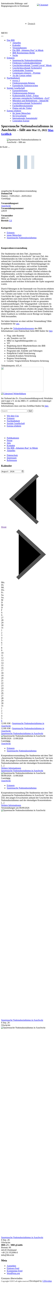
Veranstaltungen (19, 48)
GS (10, 220)
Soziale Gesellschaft (16, 88)
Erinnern (11, 58)
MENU (4, 33)
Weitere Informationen (11, 768)
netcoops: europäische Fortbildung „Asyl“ (31, 98)
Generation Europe (20, 121)
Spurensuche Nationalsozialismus (27, 60)
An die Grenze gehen (21, 75)
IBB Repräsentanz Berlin (23, 53)
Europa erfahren (14, 110)
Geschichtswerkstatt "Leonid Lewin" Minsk (32, 65)
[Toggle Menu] (2, 36)
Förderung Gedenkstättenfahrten (26, 63)
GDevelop (47, 1281)
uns (17, 323)
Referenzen (12, 460)
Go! (30, 411)
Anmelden (11, 1266)
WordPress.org (13, 1273)
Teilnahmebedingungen (23, 328)
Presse (9, 440)
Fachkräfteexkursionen (22, 105)
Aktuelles (16, 43)
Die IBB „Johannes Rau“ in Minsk (27, 50)
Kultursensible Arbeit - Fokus (25, 95)
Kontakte (11, 445)
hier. (46, 406)
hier (50, 331)
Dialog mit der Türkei (22, 108)
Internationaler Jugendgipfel (24, 118)
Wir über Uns (13, 416)
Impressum (11, 458)
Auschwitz (6, 206)
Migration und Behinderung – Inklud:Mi (30, 100)
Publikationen (13, 438)
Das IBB (11, 40)
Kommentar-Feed (14, 1271)
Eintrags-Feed (13, 1268)
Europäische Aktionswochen (25, 85)
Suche (15, 55)
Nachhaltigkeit (13, 78)
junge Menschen (14, 235)
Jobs (9, 443)
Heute (3, 527)
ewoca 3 (16, 80)
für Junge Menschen (21, 113)
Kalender (16, 45)
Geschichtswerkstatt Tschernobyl (27, 68)
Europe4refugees (20, 90)
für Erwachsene (19, 116)
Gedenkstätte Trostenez (22, 70)
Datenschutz (12, 455)
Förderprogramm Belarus (23, 83)
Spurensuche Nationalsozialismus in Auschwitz (22, 733)
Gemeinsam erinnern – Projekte (26, 73)
